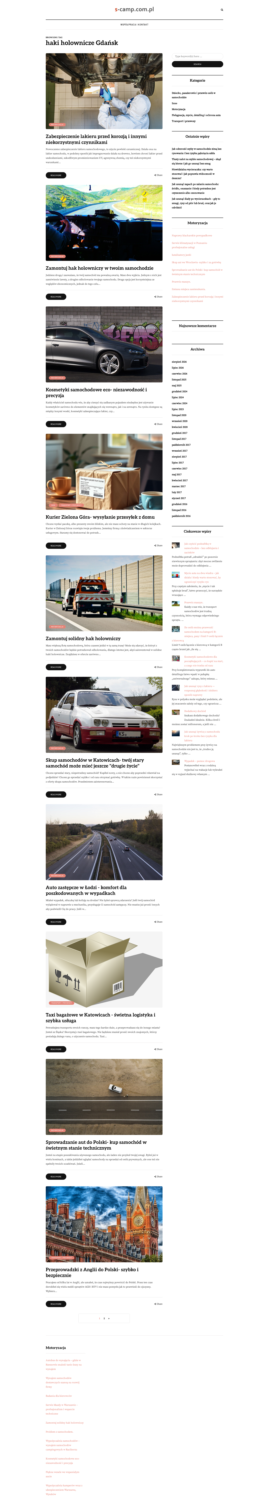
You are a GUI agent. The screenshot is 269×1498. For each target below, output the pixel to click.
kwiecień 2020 (180, 427)
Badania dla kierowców (59, 1395)
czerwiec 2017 (179, 468)
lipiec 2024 (178, 397)
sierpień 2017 (179, 456)
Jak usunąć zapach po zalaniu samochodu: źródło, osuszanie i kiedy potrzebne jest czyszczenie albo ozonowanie (195, 188)
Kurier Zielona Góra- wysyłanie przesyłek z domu (100, 517)
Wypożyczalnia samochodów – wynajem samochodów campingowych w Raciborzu (63, 1445)
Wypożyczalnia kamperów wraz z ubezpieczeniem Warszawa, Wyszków (64, 1490)
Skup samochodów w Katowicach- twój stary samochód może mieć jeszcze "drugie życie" (95, 763)
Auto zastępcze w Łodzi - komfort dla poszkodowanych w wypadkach (86, 890)
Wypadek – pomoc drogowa (199, 761)
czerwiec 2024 (179, 403)
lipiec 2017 (178, 462)
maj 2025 (177, 385)
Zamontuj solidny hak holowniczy (83, 639)
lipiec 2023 (178, 409)
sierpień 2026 (179, 361)
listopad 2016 (179, 510)
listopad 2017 (179, 438)
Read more (56, 175)
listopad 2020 (179, 415)
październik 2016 (181, 516)
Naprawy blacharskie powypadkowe (192, 235)
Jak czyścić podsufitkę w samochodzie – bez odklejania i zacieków (201, 548)
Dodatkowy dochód (195, 711)
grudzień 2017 (179, 433)
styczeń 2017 (179, 498)
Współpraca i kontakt (134, 24)
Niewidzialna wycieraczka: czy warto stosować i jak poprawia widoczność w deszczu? (193, 174)
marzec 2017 (179, 486)
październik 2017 (181, 444)
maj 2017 (177, 474)
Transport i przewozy (71, 505)
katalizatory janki (181, 254)
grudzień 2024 (179, 391)
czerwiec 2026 (179, 373)
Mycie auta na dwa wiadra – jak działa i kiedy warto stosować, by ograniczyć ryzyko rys (202, 577)
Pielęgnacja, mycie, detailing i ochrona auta (196, 115)
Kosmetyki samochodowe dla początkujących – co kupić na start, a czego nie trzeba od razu (203, 661)
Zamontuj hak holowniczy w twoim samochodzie (99, 268)
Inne (53, 505)
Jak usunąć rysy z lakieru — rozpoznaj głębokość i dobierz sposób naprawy (200, 690)
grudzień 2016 (179, 504)
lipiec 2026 (178, 367)
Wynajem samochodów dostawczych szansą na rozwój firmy (62, 1382)
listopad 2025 (179, 379)
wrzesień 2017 (179, 450)
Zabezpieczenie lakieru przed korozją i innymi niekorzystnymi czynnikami (96, 139)
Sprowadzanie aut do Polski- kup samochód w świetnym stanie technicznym (96, 1145)
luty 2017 (177, 492)
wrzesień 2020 (179, 421)
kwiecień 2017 (180, 480)
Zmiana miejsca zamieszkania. (189, 289)
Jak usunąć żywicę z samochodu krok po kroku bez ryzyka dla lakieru (202, 736)
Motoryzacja (57, 124)
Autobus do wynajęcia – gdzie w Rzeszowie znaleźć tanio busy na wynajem (64, 1365)
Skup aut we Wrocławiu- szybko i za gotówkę (196, 262)
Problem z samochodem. (59, 1431)
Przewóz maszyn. (181, 281)
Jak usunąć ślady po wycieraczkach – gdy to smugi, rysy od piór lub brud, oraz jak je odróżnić (196, 203)
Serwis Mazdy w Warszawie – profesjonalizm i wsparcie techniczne (62, 1409)
